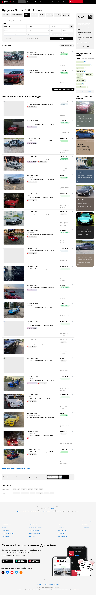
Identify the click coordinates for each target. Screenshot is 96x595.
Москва (14, 1)
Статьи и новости (62, 527)
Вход (89, 1)
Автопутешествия (62, 530)
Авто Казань (76, 589)
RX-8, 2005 (80, 200)
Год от (29, 30)
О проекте (40, 584)
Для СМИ (56, 584)
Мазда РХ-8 (82, 17)
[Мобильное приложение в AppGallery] (34, 561)
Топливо (65, 30)
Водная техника (33, 524)
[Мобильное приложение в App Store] (7, 561)
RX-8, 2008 (80, 116)
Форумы (60, 524)
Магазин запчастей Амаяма (35, 527)
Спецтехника (5, 536)
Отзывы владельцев (34, 530)
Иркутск (46, 493)
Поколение (53, 26)
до (39, 30)
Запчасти (42, 1)
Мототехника (32, 521)
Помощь (45, 584)
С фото (66, 34)
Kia (19, 489)
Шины (59, 1)
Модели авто (47, 579)
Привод (29, 34)
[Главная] (6, 2)
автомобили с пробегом (33, 511)
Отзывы (48, 1)
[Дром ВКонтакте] (7, 572)
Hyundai (30, 489)
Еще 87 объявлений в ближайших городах (16, 468)
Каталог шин (61, 521)
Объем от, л (7, 34)
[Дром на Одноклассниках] (21, 572)
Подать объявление (7, 524)
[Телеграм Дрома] (16, 572)
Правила (51, 584)
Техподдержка (85, 527)
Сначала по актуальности (66, 45)
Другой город (66, 15)
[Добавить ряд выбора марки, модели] (71, 26)
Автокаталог (32, 536)
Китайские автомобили (8, 533)
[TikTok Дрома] (3, 572)
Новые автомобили (21, 511)
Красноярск (39, 493)
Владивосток (16, 493)
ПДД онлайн (61, 533)
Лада (14, 489)
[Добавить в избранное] (72, 51)
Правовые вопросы (62, 536)
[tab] (5, 22)
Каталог (54, 1)
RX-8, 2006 (80, 144)
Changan (24, 489)
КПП (52, 30)
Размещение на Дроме (88, 521)
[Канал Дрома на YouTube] (12, 572)
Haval (35, 489)
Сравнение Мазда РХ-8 (83, 46)
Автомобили (22, 1)
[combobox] (15, 26)
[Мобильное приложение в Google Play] (21, 561)
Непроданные (56, 34)
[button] (41, 489)
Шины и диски (5, 530)
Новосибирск (25, 493)
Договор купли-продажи (34, 533)
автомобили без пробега (46, 511)
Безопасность (85, 524)
